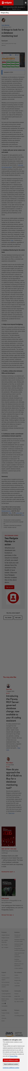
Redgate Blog (5, 12)
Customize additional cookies (11, 1067)
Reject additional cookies (11, 1064)
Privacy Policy (13, 1056)
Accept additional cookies (11, 1060)
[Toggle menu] (25, 2)
